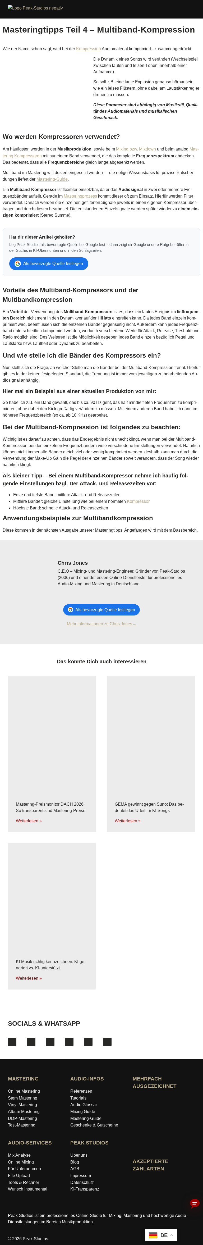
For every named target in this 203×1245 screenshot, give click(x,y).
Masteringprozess (80, 196)
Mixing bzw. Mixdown (136, 149)
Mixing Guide (82, 1111)
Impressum (80, 1175)
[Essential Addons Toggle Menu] (196, 10)
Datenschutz (82, 1182)
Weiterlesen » (29, 821)
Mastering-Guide (52, 179)
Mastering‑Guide (86, 1118)
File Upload (19, 1175)
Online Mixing (21, 1162)
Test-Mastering (21, 1125)
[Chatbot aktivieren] (195, 1204)
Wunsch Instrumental (27, 1189)
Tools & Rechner (23, 1182)
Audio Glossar (83, 1104)
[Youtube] (50, 1042)
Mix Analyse (19, 1155)
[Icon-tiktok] (69, 1042)
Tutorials (78, 1098)
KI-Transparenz (84, 1189)
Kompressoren (28, 156)
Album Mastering (24, 1111)
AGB (74, 1168)
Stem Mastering (22, 1098)
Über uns (78, 1155)
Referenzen (81, 1091)
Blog (74, 1162)
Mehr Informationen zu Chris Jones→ (101, 624)
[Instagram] (31, 1042)
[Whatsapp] (107, 1042)
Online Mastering (24, 1091)
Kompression (88, 49)
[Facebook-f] (12, 1042)
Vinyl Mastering (22, 1104)
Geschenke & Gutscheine (94, 1125)
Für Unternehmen (24, 1168)
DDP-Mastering (22, 1118)
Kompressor (138, 501)
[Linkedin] (88, 1042)
